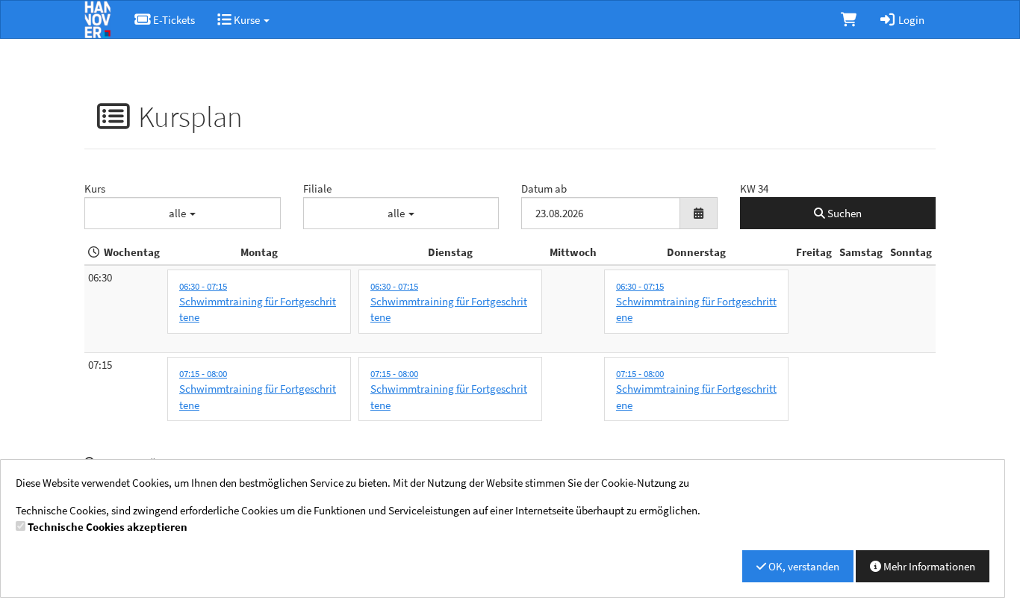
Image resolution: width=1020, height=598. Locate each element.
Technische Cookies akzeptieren (107, 527)
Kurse (246, 20)
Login (910, 20)
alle (178, 213)
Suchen (843, 213)
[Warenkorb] (849, 19)
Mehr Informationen (928, 566)
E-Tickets (173, 20)
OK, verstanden (802, 566)
